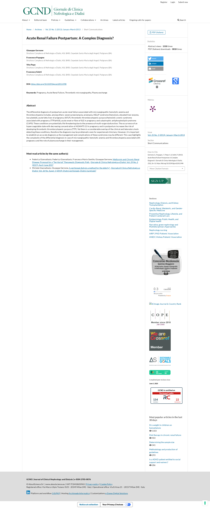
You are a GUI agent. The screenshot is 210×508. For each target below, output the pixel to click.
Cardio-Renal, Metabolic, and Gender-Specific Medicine (166, 209)
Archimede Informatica (79, 493)
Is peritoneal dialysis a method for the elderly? (89, 168)
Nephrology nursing (158, 230)
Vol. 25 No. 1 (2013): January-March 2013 (63, 29)
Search (182, 20)
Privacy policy (92, 484)
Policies (55, 20)
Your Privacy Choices (112, 504)
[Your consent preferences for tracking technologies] (205, 503)
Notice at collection (88, 504)
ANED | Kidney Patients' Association (165, 237)
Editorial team (40, 20)
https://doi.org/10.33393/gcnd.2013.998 (48, 84)
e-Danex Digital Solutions (116, 493)
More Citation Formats (159, 168)
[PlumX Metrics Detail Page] (156, 109)
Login (173, 2)
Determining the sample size (161, 442)
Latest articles (119, 20)
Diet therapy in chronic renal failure (165, 435)
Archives (104, 20)
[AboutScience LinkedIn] (28, 493)
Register (163, 2)
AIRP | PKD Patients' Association (164, 233)
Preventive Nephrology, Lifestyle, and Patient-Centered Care (165, 215)
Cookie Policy (106, 484)
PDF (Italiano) (157, 32)
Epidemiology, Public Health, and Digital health (163, 220)
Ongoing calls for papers (140, 20)
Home (28, 29)
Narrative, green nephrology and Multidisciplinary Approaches (163, 225)
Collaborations (87, 20)
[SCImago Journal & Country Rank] (165, 304)
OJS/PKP (56, 493)
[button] (155, 58)
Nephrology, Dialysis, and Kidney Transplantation (163, 204)
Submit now (183, 2)
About (25, 20)
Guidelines (70, 20)
